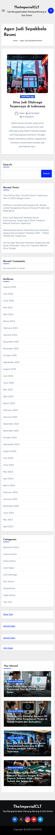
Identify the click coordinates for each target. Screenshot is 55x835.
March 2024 (9, 485)
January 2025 (10, 417)
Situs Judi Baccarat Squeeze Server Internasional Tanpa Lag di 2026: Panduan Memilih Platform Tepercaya (24, 220)
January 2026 (10, 335)
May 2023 (8, 519)
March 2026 (9, 321)
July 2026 (8, 294)
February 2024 (10, 492)
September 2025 (11, 362)
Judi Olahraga (27, 96)
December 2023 (11, 506)
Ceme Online (9, 561)
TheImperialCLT (26, 7)
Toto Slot (7, 602)
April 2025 (8, 396)
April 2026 (8, 314)
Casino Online (10, 554)
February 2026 (10, 328)
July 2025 (8, 376)
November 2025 (11, 348)
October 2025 (10, 355)
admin (22, 113)
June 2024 (8, 465)
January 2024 (10, 499)
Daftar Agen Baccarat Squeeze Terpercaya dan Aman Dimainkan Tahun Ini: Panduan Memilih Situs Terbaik (26, 245)
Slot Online (8, 581)
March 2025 (9, 403)
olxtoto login (9, 626)
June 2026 (8, 300)
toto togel (8, 648)
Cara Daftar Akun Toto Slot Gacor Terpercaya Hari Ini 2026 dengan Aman (26, 689)
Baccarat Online (11, 547)
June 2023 (8, 513)
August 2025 (9, 369)
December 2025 (11, 342)
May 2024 (8, 472)
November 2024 (11, 431)
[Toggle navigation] (3, 10)
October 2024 (10, 437)
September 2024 (11, 444)
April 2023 (8, 526)
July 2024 (8, 458)
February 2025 (10, 410)
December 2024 (11, 424)
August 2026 (9, 287)
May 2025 (8, 389)
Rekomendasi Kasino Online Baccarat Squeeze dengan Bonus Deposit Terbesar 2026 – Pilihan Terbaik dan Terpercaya (26, 233)
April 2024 (8, 478)
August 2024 (9, 451)
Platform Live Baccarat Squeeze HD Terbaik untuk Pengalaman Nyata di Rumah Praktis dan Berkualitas (26, 208)
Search (7, 164)
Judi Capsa (8, 568)
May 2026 (8, 307)
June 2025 (8, 383)
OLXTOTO (37, 829)
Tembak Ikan (9, 588)
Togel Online (9, 595)
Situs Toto (8, 614)
